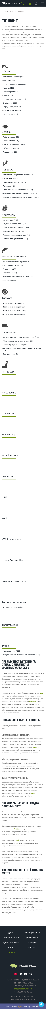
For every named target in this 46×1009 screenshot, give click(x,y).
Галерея (32, 942)
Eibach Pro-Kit (10, 455)
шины (33, 793)
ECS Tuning (8, 434)
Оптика (6, 131)
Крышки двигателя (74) (13, 231)
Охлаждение (9, 331)
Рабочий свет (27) (11, 137)
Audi (17, 840)
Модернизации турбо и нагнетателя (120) (21, 655)
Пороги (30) (8, 95)
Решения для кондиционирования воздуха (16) (22, 349)
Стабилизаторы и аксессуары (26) (18, 190)
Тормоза (7, 297)
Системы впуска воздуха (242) (16, 227)
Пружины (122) (9, 186)
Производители (32, 937)
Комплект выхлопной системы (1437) (19, 276)
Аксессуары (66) (10, 152)
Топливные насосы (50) (13, 607)
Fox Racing (8, 476)
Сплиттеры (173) (10, 92)
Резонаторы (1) (9, 280)
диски (35, 747)
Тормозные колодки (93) (14, 307)
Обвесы (6, 71)
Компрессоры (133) (11, 651)
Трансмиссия (10, 624)
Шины (11, 947)
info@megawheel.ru (23, 988)
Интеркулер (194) (10, 220)
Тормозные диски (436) (13, 303)
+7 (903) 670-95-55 (22, 3)
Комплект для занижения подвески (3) (20, 193)
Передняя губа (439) (12, 107)
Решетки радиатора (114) (14, 84)
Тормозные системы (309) (14, 310)
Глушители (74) (10, 269)
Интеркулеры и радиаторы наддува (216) (21, 337)
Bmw (41, 693)
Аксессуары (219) (10, 114)
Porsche (17, 829)
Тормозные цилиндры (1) (14, 314)
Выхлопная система (14, 256)
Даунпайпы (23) (10, 273)
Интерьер (8, 371)
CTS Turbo (8, 413)
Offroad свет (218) (11, 148)
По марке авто (32, 932)
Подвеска (7, 169)
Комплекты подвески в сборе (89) (18, 175)
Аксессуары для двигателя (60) (16, 235)
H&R (4, 497)
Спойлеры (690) (10, 103)
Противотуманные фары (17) (16, 144)
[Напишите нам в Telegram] (41, 1004)
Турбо (5, 645)
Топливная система (14, 601)
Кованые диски (11, 937)
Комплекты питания (14, 581)
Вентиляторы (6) (10, 354)
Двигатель (8, 214)
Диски (11, 932)
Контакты (32, 947)
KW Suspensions (11, 539)
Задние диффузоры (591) (14, 99)
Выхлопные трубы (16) (13, 265)
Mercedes (32, 701)
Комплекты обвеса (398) (14, 77)
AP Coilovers (9, 392)
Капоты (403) (9, 88)
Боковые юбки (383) (12, 110)
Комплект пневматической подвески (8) (21, 197)
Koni (4, 518)
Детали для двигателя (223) (15, 239)
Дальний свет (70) (11, 141)
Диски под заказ (11, 942)
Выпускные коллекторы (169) (16, 261)
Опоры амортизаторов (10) (15, 182)
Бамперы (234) (9, 80)
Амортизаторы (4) (11, 178)
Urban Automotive (12, 560)
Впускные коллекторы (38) (14, 224)
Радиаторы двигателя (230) (15, 345)
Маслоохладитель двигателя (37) (18, 341)
